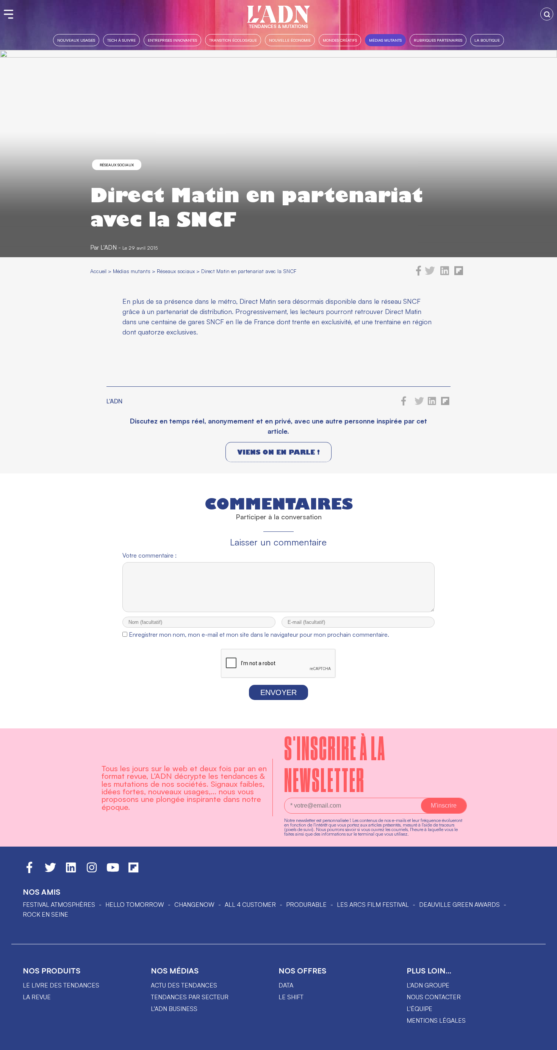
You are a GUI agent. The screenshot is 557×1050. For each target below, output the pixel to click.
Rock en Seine (45, 914)
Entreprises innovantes (172, 40)
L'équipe (419, 1008)
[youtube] (112, 871)
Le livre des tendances (61, 985)
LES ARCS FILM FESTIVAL (373, 904)
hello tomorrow (134, 904)
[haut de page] (543, 1040)
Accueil (98, 271)
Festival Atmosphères (59, 904)
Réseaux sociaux (117, 164)
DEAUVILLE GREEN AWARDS (459, 904)
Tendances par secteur (189, 997)
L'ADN (108, 247)
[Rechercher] (546, 14)
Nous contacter (434, 997)
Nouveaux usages (76, 40)
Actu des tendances (184, 985)
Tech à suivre (121, 40)
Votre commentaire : (149, 555)
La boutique (487, 40)
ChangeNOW (194, 904)
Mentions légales (436, 1020)
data (285, 985)
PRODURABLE (306, 904)
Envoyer (278, 692)
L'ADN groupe (428, 985)
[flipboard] (458, 273)
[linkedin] (444, 273)
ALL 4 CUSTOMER (250, 904)
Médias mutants (385, 40)
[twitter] (430, 273)
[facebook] (418, 273)
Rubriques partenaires (438, 40)
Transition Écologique (233, 40)
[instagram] (92, 871)
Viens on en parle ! (278, 452)
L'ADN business (174, 1008)
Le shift (291, 997)
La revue (37, 997)
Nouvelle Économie (290, 40)
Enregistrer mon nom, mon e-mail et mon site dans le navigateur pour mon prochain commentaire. (259, 634)
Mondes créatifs (340, 40)
